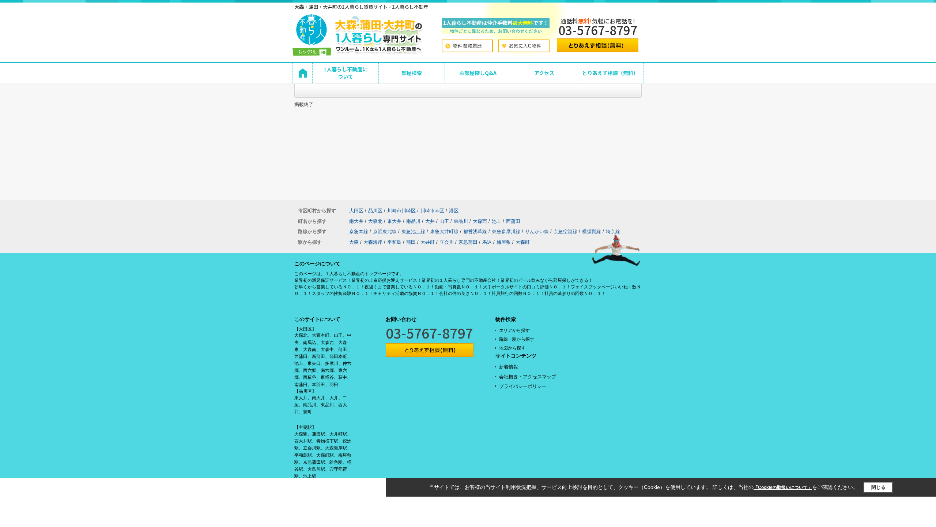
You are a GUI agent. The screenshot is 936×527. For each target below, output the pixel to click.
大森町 (523, 242)
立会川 (446, 242)
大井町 (427, 242)
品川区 (375, 210)
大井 (430, 221)
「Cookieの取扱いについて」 (783, 487)
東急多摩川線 (506, 231)
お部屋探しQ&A (478, 72)
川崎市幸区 (432, 210)
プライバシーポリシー (523, 386)
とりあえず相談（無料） (610, 72)
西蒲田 (513, 221)
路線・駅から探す (516, 339)
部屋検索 (411, 72)
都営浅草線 (475, 231)
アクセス (544, 72)
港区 (453, 210)
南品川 (413, 221)
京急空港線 (565, 231)
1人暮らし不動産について (345, 73)
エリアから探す (514, 330)
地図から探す (512, 348)
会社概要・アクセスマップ (527, 377)
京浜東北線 (385, 231)
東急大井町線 (444, 231)
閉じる (878, 487)
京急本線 (358, 231)
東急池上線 (413, 231)
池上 (496, 221)
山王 (444, 221)
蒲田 (411, 242)
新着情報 (508, 367)
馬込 (487, 242)
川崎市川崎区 (401, 210)
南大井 (356, 221)
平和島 (394, 242)
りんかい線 (537, 231)
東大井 (394, 221)
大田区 (356, 210)
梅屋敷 (504, 242)
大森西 (480, 221)
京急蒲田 (468, 242)
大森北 (375, 221)
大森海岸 (372, 242)
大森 (354, 242)
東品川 (461, 221)
